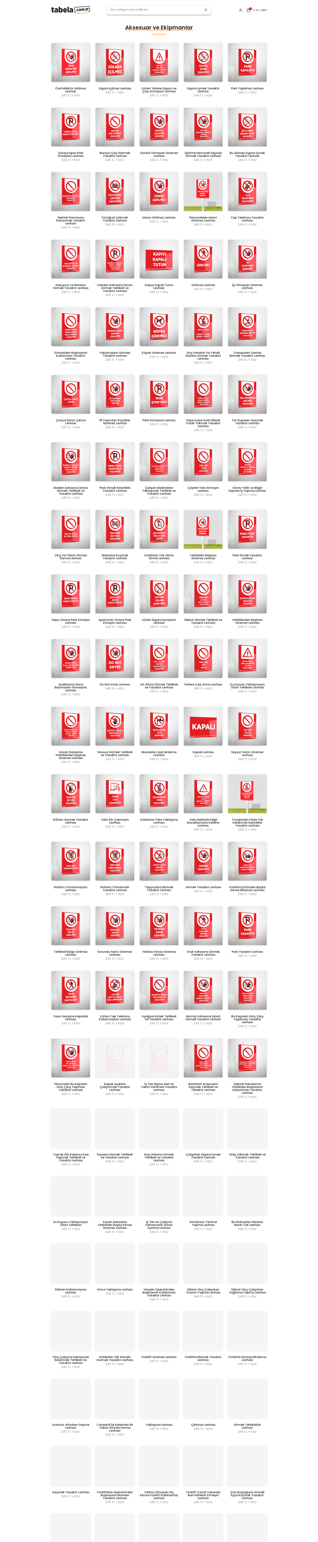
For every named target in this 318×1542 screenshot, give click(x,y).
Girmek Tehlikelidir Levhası (247, 1426)
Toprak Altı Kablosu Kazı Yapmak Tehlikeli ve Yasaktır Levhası (71, 1157)
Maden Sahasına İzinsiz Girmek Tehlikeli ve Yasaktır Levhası (71, 491)
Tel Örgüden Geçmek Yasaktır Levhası (247, 421)
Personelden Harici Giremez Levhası (203, 219)
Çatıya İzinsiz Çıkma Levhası (71, 421)
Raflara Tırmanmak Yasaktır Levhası (114, 888)
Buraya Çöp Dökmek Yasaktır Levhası (115, 154)
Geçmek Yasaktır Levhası (70, 1492)
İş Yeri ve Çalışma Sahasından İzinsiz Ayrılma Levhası (159, 1225)
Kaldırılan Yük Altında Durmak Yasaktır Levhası (115, 1358)
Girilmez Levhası (203, 285)
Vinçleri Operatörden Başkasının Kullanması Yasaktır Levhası (159, 1292)
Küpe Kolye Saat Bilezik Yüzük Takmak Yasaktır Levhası (203, 423)
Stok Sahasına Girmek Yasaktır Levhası (203, 953)
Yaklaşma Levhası (159, 1425)
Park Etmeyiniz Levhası (159, 420)
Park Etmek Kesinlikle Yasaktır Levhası (115, 489)
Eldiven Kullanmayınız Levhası (70, 1291)
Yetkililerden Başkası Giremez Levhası (247, 621)
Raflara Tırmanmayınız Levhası (70, 888)
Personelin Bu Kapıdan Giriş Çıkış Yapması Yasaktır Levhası (70, 1087)
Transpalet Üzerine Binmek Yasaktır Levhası (247, 354)
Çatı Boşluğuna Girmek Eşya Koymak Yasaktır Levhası (247, 1495)
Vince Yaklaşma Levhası (115, 1289)
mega (58, 22)
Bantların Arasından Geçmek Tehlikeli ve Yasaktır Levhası (203, 1087)
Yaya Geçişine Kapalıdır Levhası (70, 1017)
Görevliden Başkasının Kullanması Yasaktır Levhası (70, 356)
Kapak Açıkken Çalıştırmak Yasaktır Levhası (115, 1087)
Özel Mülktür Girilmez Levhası (70, 89)
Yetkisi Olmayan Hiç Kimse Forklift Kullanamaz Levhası (159, 1495)
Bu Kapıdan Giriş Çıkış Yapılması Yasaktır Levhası (247, 1019)
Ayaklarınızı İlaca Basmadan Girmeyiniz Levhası (70, 687)
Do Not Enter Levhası (115, 684)
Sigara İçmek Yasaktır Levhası (203, 89)
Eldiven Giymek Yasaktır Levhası (70, 821)
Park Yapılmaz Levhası (247, 88)
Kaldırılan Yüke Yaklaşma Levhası (159, 821)
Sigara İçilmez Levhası (115, 88)
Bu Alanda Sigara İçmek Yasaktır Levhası (247, 154)
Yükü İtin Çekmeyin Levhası (115, 821)
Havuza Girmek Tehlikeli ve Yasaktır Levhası (114, 753)
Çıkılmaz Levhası (203, 1425)
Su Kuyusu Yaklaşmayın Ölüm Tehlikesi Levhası (247, 686)
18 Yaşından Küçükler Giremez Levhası (114, 421)
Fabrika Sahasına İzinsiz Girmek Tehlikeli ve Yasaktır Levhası (114, 288)
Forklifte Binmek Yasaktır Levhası (203, 1358)
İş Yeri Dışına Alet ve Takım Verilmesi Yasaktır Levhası (159, 1087)
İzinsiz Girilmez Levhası (159, 217)
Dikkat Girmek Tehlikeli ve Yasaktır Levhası (203, 621)
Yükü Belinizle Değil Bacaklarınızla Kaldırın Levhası (203, 823)
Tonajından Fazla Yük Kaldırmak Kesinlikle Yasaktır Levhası (247, 823)
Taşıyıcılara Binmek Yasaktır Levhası (159, 888)
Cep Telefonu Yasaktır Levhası (247, 219)
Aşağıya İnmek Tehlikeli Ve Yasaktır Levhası (159, 1017)
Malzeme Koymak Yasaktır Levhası (115, 556)
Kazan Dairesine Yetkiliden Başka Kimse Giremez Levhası (115, 1225)
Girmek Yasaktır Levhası (203, 887)
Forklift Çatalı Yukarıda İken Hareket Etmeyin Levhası (203, 1495)
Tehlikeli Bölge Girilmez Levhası (71, 953)
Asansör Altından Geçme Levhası (70, 1426)
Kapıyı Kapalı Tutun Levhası (159, 286)
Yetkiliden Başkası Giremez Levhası (203, 556)
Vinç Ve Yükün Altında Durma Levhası (71, 556)
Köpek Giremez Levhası (159, 353)
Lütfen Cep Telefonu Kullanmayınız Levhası (115, 1017)
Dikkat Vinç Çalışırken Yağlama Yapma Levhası (247, 1291)
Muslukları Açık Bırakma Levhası (159, 753)
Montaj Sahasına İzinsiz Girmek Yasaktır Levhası (203, 1017)
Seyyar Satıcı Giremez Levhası (247, 753)
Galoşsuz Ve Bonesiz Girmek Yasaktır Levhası (71, 286)
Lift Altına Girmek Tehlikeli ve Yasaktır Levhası (159, 686)
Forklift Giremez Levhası (159, 1357)
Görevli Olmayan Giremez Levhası (159, 154)
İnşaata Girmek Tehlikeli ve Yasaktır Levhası (115, 1156)
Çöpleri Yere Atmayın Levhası (203, 489)
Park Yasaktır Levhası (247, 952)
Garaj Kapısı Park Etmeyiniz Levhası (71, 154)
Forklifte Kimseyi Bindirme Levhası (247, 1358)
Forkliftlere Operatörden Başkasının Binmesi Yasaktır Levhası (115, 1495)
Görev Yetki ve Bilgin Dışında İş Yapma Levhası (247, 489)
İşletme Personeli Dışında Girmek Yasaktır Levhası (203, 154)
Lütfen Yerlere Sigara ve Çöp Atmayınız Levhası (159, 89)
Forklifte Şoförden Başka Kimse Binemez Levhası (247, 888)
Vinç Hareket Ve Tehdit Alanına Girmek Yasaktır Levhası (203, 356)
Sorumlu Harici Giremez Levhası (115, 953)
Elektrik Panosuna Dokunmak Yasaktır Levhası (70, 220)
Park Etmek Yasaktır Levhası (247, 556)
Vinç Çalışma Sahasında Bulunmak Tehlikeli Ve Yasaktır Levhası (70, 1360)
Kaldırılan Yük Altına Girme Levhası (159, 556)
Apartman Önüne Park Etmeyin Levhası (114, 621)
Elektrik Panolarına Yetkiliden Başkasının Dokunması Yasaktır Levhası (247, 1088)
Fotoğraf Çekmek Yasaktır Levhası (115, 219)
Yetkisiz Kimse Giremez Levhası (159, 953)
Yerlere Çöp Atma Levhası (203, 684)
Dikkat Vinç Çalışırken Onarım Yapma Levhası (203, 1291)
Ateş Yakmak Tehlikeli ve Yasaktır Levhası (247, 1156)
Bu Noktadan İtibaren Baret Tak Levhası (247, 1223)
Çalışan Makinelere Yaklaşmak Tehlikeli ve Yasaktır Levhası (159, 491)
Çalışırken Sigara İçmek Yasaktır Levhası (203, 1156)
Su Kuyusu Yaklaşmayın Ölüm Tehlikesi (70, 1223)
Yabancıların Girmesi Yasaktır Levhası (114, 354)
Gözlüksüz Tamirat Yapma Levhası (203, 1223)
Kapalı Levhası (203, 752)
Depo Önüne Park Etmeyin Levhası (71, 621)
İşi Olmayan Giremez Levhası (247, 286)
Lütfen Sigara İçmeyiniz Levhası (159, 621)
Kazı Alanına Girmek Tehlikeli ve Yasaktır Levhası (159, 1157)
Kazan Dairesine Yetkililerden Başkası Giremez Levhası (70, 755)
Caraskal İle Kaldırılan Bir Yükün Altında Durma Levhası (115, 1428)
